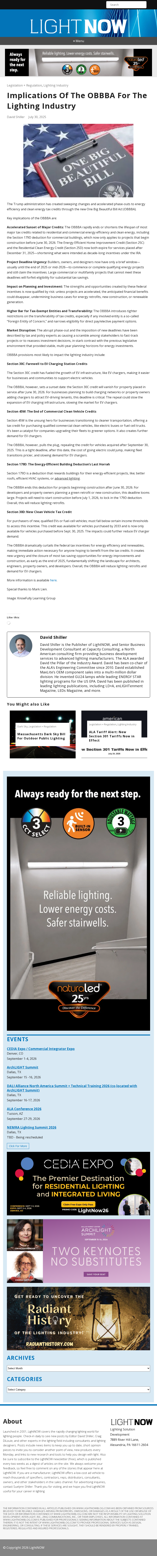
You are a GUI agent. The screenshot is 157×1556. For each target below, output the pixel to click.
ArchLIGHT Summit (22, 1067)
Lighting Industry (55, 85)
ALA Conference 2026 (24, 1109)
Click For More (18, 1146)
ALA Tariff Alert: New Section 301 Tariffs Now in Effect (112, 736)
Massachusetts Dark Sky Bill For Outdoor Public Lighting (41, 736)
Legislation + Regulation (24, 85)
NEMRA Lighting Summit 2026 (31, 1127)
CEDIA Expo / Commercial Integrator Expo (41, 1049)
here (53, 580)
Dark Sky (22, 726)
